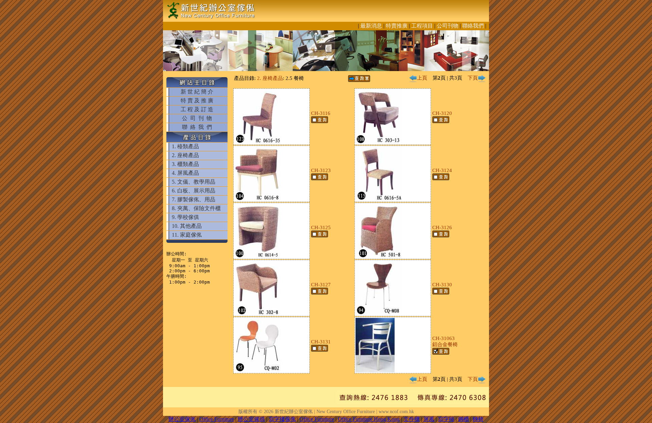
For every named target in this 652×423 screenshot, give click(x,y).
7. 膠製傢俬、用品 (193, 199)
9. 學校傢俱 (185, 217)
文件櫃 (411, 419)
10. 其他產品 (187, 226)
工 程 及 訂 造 (197, 109)
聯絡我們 (473, 26)
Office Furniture (216, 419)
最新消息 (371, 26)
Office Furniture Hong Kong (369, 419)
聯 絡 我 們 (197, 127)
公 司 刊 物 (197, 118)
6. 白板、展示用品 (193, 190)
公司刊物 (447, 26)
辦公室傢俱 (251, 419)
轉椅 (478, 419)
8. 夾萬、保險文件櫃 (196, 208)
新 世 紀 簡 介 (197, 92)
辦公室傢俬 (182, 419)
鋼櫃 (463, 419)
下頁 (473, 78)
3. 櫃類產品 (185, 164)
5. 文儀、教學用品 (193, 182)
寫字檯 (446, 419)
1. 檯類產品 (185, 146)
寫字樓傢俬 (282, 419)
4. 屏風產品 (185, 173)
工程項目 (422, 26)
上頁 (422, 78)
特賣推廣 (397, 26)
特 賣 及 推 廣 (197, 100)
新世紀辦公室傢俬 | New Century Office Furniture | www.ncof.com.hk (344, 411)
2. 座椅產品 (185, 155)
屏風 (428, 419)
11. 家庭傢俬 (187, 235)
